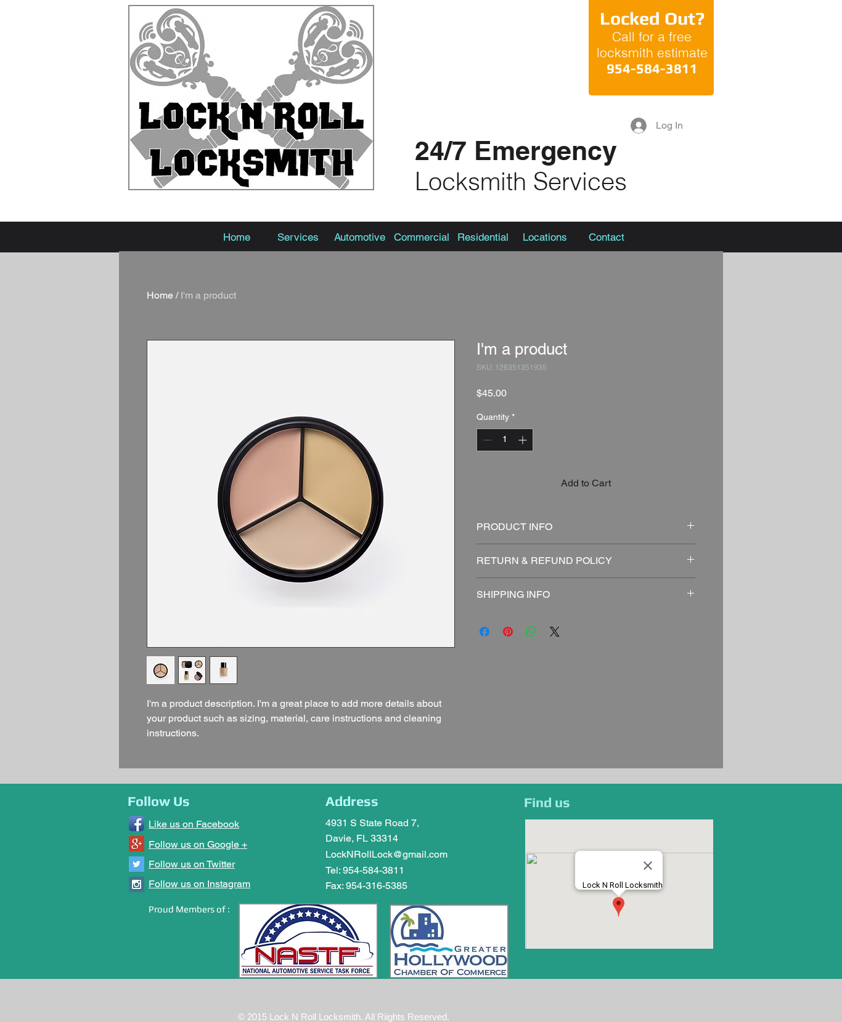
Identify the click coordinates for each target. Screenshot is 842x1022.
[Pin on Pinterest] (508, 631)
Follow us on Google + (198, 844)
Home (160, 295)
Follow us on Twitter (192, 864)
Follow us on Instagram (199, 884)
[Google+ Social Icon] (136, 843)
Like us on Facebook (194, 824)
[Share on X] (554, 631)
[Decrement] (486, 440)
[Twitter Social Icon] (136, 864)
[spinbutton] (505, 440)
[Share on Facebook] (484, 631)
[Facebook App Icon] (136, 823)
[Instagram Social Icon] (136, 884)
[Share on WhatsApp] (531, 631)
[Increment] (523, 440)
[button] (545, 237)
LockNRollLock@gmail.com (386, 854)
